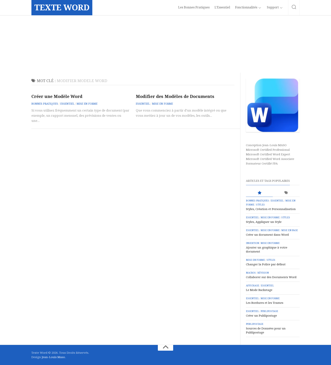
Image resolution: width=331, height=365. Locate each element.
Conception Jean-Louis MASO (266, 145)
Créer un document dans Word (267, 234)
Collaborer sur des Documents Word (271, 277)
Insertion (252, 243)
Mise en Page (289, 230)
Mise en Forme (87, 103)
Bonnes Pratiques (44, 103)
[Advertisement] (165, 44)
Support (273, 7)
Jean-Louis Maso (53, 357)
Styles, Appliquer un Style (264, 222)
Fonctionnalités (246, 7)
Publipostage (269, 311)
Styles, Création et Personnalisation (271, 209)
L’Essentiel (222, 7)
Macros (251, 272)
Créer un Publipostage (261, 315)
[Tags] (286, 193)
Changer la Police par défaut (266, 264)
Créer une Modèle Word (56, 96)
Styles (260, 204)
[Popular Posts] (259, 193)
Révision (263, 272)
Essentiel (67, 103)
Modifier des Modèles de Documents (175, 96)
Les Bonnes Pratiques (194, 7)
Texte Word (61, 7)
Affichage (252, 285)
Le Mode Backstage (259, 290)
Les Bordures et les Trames (264, 303)
